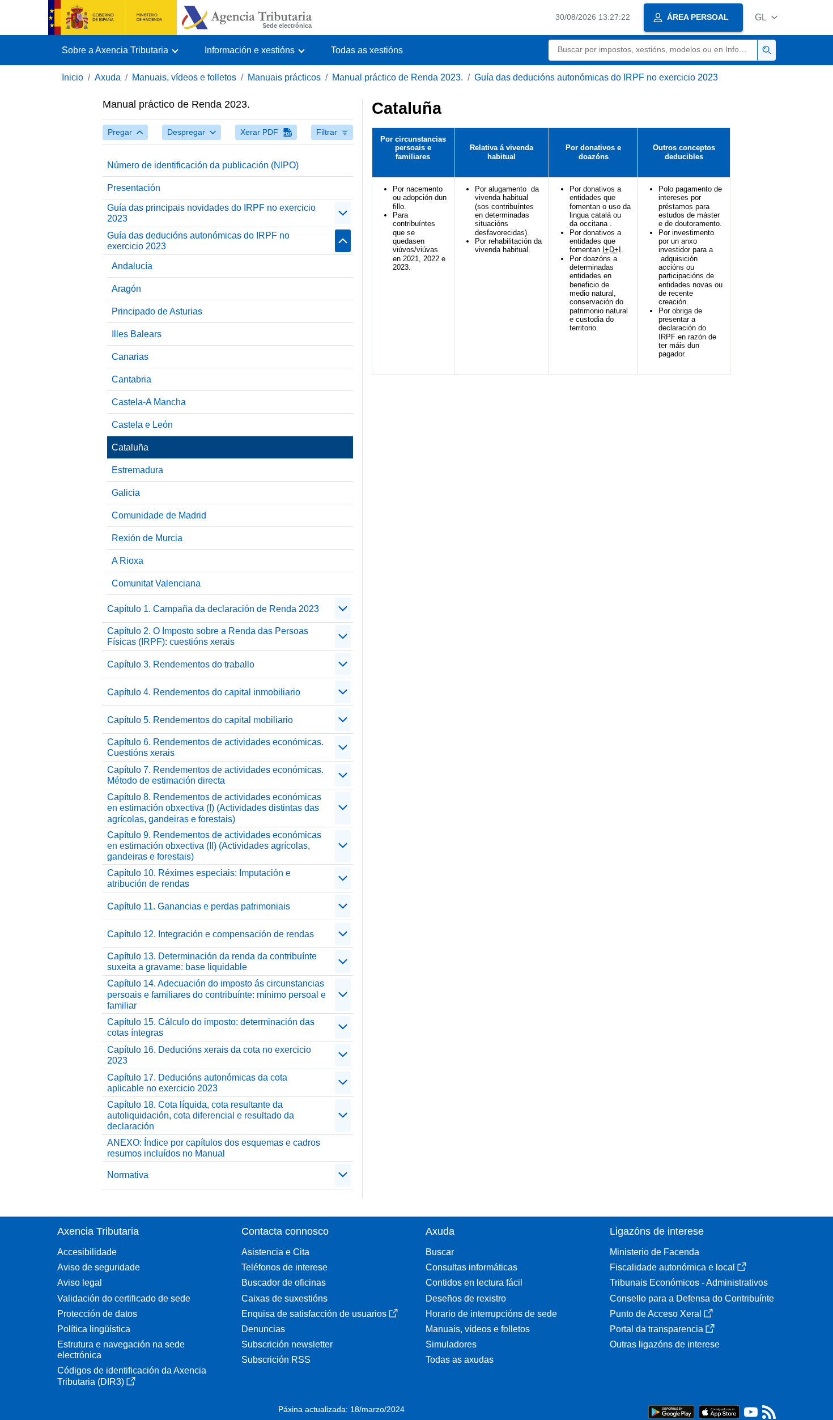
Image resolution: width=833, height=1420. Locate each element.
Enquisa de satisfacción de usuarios (313, 1314)
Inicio (72, 77)
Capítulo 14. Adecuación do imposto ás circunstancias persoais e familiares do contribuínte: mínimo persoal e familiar (216, 994)
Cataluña (130, 447)
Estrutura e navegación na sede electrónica (121, 1350)
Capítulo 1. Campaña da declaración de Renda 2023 (213, 609)
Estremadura (137, 470)
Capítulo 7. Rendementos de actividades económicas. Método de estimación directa (215, 775)
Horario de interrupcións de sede (491, 1314)
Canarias (130, 357)
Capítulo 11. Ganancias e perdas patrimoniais (198, 906)
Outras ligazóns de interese (665, 1344)
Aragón (126, 289)
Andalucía (132, 266)
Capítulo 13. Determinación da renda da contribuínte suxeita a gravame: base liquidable (212, 961)
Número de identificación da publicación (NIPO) (203, 165)
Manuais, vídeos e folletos (184, 77)
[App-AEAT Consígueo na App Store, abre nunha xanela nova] (719, 1411)
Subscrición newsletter (287, 1344)
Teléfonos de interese (284, 1267)
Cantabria (131, 379)
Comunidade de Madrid (159, 515)
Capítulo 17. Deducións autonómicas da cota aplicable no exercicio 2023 (197, 1083)
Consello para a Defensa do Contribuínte (692, 1298)
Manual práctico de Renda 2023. (397, 77)
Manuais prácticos (284, 77)
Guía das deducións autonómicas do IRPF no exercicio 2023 (596, 77)
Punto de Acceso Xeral (656, 1314)
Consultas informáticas (471, 1267)
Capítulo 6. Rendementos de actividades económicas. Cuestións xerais (215, 747)
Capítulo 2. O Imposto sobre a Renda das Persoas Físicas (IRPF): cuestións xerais (207, 636)
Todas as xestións (367, 50)
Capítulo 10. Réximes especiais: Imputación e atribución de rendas (199, 878)
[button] (766, 17)
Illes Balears (137, 334)
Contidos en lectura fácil (474, 1282)
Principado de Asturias (157, 311)
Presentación (133, 188)
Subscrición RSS (276, 1359)
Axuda (108, 77)
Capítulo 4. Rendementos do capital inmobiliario (203, 692)
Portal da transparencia (656, 1329)
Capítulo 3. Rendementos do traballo (180, 664)
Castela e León (142, 425)
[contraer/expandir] (343, 213)
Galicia (126, 493)
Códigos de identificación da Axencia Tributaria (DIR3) (131, 1376)
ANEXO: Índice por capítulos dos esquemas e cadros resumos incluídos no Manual (213, 1148)
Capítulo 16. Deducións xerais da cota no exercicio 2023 (209, 1055)
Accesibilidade (87, 1252)
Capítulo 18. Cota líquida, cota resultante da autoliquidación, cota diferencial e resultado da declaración (200, 1115)
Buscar (440, 1252)
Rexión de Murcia (147, 538)
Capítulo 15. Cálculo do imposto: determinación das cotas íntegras (210, 1027)
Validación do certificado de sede (123, 1298)
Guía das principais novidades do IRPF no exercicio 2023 (211, 213)
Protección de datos (97, 1314)
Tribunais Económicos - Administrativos (689, 1282)
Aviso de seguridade (98, 1267)
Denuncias (263, 1329)
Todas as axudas (460, 1359)
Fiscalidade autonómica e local (672, 1267)
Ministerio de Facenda (654, 1252)
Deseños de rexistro (466, 1298)
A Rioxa (127, 561)
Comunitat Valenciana (156, 583)
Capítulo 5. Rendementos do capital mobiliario (200, 720)
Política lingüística (93, 1329)
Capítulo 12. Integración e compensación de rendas (210, 934)
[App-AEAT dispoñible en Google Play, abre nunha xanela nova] (671, 1411)
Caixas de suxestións (284, 1298)
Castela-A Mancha (149, 402)
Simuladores (451, 1344)
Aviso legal (79, 1282)
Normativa (127, 1175)
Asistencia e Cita (275, 1252)
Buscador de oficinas (283, 1282)
